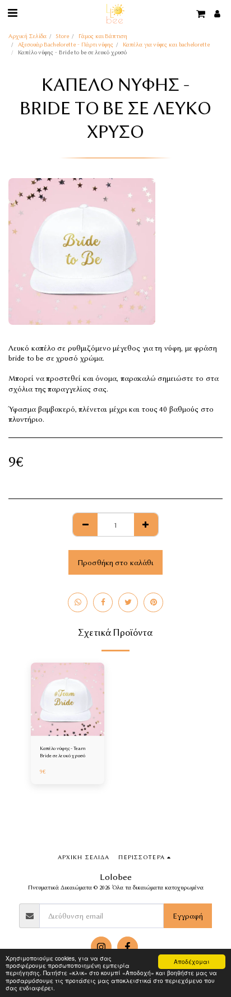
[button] (12, 13)
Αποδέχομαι (192, 961)
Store (62, 36)
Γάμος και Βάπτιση (102, 36)
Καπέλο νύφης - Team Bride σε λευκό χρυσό (63, 752)
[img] (67, 699)
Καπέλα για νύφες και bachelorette (166, 44)
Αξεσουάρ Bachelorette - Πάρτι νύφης (66, 44)
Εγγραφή (188, 915)
